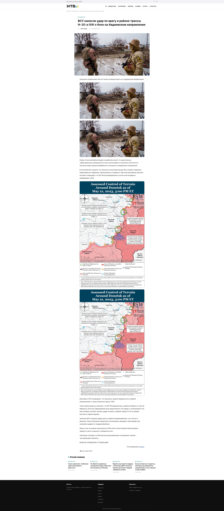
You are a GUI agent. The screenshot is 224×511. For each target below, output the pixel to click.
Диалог (141, 447)
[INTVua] (72, 6)
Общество (112, 6)
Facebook (132, 490)
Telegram (137, 490)
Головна (68, 11)
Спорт (145, 6)
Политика (121, 6)
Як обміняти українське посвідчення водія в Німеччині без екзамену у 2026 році (101, 466)
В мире (137, 6)
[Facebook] (154, 2)
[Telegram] (157, 2)
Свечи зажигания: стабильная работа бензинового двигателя (78, 466)
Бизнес (130, 6)
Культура (153, 6)
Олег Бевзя (84, 28)
